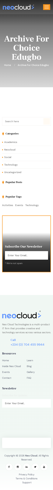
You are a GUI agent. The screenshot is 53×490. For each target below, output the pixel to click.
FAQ (29, 377)
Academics (10, 142)
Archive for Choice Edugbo (33, 65)
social (7, 157)
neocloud (9, 149)
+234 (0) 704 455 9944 (27, 344)
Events (19, 205)
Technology (11, 164)
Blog (29, 366)
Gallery (31, 372)
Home (8, 65)
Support (27, 482)
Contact (6, 377)
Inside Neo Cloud (11, 366)
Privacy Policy (26, 474)
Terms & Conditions (26, 478)
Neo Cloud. (31, 455)
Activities (7, 205)
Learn (30, 360)
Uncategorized (12, 172)
